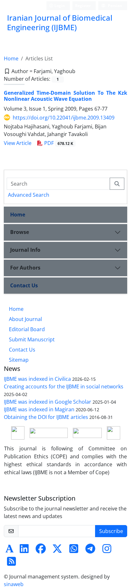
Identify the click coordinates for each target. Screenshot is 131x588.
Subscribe (111, 531)
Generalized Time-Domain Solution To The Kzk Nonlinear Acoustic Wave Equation (65, 95)
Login (59, 5)
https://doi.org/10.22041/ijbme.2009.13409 (63, 117)
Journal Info (25, 249)
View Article (17, 143)
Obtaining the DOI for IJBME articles (46, 417)
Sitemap (19, 359)
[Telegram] (90, 550)
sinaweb (14, 584)
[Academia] (9, 550)
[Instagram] (106, 550)
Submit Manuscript (32, 339)
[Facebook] (40, 550)
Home (11, 58)
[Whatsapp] (73, 550)
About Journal (25, 319)
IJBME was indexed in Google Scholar (47, 401)
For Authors (25, 267)
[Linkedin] (24, 550)
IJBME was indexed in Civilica (37, 378)
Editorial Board (27, 329)
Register (83, 5)
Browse (19, 232)
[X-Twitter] (57, 550)
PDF (58, 143)
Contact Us (24, 285)
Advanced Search (28, 194)
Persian (114, 5)
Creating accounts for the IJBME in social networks (63, 386)
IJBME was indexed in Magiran (39, 409)
